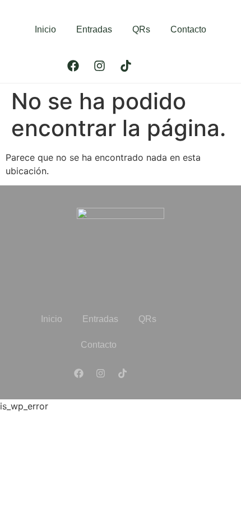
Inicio (45, 29)
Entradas (94, 29)
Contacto (188, 29)
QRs (141, 29)
